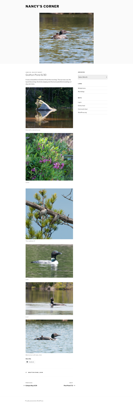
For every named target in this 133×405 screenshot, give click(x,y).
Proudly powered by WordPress (34, 401)
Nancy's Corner (42, 6)
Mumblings (81, 91)
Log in (79, 102)
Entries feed (81, 105)
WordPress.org (82, 112)
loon (41, 372)
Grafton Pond (33, 372)
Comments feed (82, 109)
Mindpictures (82, 88)
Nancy (40, 72)
